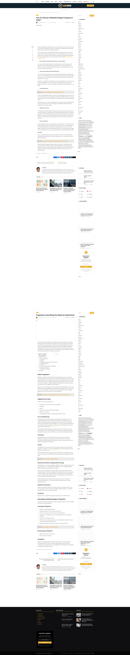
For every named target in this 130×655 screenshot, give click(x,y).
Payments (39, 619)
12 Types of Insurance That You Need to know (88, 171)
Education (79, 39)
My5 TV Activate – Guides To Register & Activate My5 (89, 182)
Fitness (79, 47)
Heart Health (80, 65)
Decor (79, 34)
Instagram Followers (82, 139)
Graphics (79, 353)
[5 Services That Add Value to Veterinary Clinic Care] (78, 615)
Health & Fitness (80, 64)
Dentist (85, 130)
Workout (79, 112)
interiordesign (89, 139)
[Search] (93, 1)
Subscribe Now (90, 5)
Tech (52, 1)
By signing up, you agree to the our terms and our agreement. (86, 270)
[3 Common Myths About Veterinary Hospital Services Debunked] (78, 620)
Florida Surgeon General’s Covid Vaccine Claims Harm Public (87, 230)
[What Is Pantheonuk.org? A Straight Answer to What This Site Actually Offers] (42, 183)
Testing (42, 360)
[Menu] (36, 1)
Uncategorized (80, 107)
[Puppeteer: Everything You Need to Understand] (56, 330)
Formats (84, 136)
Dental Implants (81, 428)
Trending (79, 104)
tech (90, 145)
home (84, 138)
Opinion (79, 83)
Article (79, 319)
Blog (43, 12)
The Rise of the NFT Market (87, 176)
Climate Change (80, 28)
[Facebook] (32, 50)
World (79, 114)
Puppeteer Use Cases (43, 356)
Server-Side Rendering (44, 358)
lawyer (83, 141)
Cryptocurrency (80, 33)
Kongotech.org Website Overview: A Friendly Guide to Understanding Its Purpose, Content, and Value (69, 190)
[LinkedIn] (32, 55)
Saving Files (43, 364)
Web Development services (89, 146)
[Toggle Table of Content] (56, 354)
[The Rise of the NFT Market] (80, 177)
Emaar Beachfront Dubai (86, 132)
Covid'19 (79, 31)
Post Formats (80, 88)
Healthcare (80, 138)
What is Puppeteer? (42, 355)
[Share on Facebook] (69, 22)
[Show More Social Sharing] (75, 22)
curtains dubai (89, 125)
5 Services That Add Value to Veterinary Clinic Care (87, 614)
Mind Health (80, 75)
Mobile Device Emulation (45, 363)
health (90, 136)
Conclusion (41, 370)
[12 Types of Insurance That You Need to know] (80, 172)
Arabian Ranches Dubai (87, 120)
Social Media (80, 93)
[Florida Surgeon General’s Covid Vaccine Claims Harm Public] (86, 223)
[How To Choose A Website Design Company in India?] (56, 35)
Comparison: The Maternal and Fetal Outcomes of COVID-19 (87, 214)
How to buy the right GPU (62, 162)
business (91, 122)
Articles (80, 122)
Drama (79, 36)
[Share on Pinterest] (73, 22)
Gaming (79, 54)
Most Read (80, 78)
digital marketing (90, 428)
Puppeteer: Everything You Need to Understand (45, 162)
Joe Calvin (40, 22)
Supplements (80, 98)
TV (78, 106)
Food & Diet (80, 49)
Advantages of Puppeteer (45, 367)
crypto (80, 125)
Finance (79, 46)
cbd (86, 124)
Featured (79, 44)
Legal (79, 70)
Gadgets (79, 51)
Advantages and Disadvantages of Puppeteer (47, 366)
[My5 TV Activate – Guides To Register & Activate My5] (80, 182)
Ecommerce (80, 38)
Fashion (80, 1)
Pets (79, 85)
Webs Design (39, 153)
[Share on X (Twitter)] (71, 22)
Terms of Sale (40, 615)
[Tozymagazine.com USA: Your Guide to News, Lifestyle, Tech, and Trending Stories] (56, 183)
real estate (86, 143)
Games (79, 52)
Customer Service (41, 616)
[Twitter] (32, 52)
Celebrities (80, 25)
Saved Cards (40, 624)
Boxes (88, 122)
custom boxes (82, 127)
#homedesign (81, 120)
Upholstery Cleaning (81, 146)
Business (47, 1)
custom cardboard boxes (89, 127)
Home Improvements (81, 68)
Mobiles (79, 374)
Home (43, 1)
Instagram (88, 138)
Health (60, 1)
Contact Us (85, 1)
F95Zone (85, 431)
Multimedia (80, 80)
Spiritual (79, 94)
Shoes (79, 91)
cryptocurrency (84, 125)
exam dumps (80, 431)
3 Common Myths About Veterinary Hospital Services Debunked (87, 620)
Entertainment (80, 41)
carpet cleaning (82, 124)
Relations (79, 387)
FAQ (38, 621)
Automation (43, 359)
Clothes (79, 30)
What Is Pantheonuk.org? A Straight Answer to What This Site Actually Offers (42, 189)
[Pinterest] (32, 57)
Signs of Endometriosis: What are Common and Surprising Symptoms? (87, 245)
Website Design (44, 153)
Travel (79, 102)
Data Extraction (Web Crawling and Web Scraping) (49, 362)
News (56, 1)
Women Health (80, 408)
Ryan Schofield (83, 216)
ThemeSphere (49, 653)
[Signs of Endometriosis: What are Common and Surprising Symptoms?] (86, 238)
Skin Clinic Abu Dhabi (81, 145)
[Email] (32, 60)
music (80, 143)
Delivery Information (41, 618)
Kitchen (80, 141)
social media (87, 145)
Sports (79, 96)
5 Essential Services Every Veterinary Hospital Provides (87, 625)
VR (78, 109)
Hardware (79, 57)
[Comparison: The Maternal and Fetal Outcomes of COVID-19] (86, 208)
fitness (80, 136)
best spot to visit (84, 122)
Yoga (79, 445)
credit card (90, 124)
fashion (88, 431)
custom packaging (82, 129)
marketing (91, 141)
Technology (80, 101)
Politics (79, 86)
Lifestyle (75, 1)
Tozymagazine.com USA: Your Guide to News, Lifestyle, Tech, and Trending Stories (56, 189)
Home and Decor (67, 1)
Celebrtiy (79, 26)
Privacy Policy (88, 270)
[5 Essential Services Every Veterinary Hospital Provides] (78, 625)
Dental (87, 129)
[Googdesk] (65, 5)
